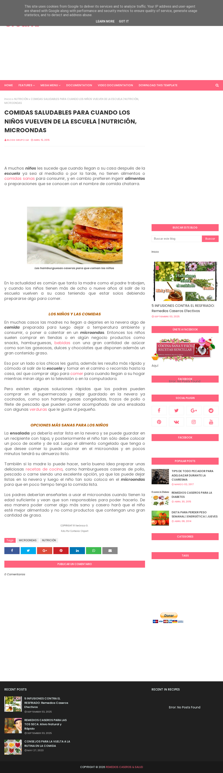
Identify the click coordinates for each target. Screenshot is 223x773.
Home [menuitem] (8, 85)
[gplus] (193, 410)
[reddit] (211, 410)
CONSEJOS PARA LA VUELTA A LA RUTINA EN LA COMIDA (47, 743)
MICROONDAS (28, 540)
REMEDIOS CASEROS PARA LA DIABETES (192, 495)
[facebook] (159, 410)
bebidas (62, 342)
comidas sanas (19, 178)
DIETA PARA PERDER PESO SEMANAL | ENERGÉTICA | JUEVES (195, 514)
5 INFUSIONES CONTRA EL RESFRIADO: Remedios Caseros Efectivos (183, 308)
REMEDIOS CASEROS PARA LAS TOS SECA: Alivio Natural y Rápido (45, 724)
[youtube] (211, 421)
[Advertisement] (146, 43)
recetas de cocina (44, 469)
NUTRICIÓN (21, 99)
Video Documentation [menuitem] (115, 85)
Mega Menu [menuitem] (49, 85)
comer (76, 373)
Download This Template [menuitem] (158, 85)
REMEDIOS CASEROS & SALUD (124, 767)
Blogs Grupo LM (18, 140)
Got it (124, 21)
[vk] (176, 421)
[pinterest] (159, 421)
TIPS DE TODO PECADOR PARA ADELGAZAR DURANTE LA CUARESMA (192, 475)
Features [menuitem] (25, 85)
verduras (38, 409)
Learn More (105, 21)
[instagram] (193, 421)
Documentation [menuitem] (79, 85)
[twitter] (176, 410)
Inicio (8, 99)
